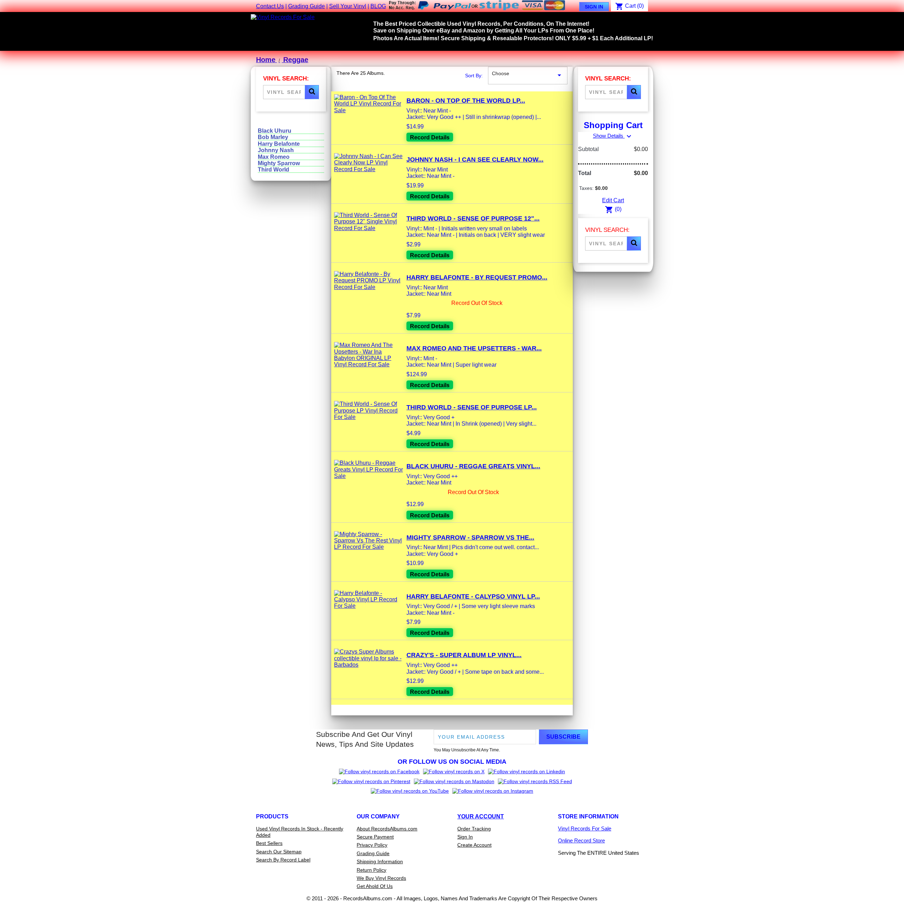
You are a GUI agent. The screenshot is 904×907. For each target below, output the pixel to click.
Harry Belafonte (279, 144)
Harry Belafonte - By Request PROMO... (476, 277)
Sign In (594, 7)
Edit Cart (613, 200)
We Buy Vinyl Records (381, 878)
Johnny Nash (276, 150)
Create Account (474, 845)
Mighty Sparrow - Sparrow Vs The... (470, 537)
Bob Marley (273, 137)
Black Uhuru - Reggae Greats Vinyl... (473, 466)
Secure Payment (375, 837)
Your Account (480, 816)
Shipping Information (380, 861)
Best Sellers (269, 843)
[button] (312, 92)
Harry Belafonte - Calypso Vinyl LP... (473, 596)
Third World (273, 170)
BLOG (378, 6)
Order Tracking (474, 828)
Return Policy (371, 870)
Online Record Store (581, 840)
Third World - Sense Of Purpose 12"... (473, 218)
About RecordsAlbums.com (387, 828)
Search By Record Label (283, 860)
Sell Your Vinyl (347, 6)
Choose (528, 75)
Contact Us (270, 6)
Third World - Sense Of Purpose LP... (471, 407)
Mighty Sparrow (279, 163)
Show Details (613, 136)
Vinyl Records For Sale (584, 828)
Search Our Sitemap (279, 851)
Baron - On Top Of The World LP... (465, 100)
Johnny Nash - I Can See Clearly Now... (474, 159)
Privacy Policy (372, 845)
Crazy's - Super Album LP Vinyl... (464, 655)
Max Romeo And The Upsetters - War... (474, 348)
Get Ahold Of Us (375, 886)
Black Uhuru (274, 131)
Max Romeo (274, 157)
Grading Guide (306, 6)
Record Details (430, 137)
